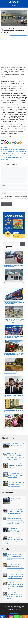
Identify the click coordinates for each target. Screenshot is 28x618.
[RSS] (18, 142)
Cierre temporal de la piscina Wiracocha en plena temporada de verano (16, 484)
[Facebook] (2, 142)
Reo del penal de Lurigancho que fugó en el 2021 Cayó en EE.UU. (15, 530)
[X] (7, 142)
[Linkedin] (15, 142)
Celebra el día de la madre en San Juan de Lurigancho (13, 428)
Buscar (5, 241)
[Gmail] (12, 142)
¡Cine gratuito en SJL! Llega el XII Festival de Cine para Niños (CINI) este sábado (15, 576)
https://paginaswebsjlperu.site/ (14, 609)
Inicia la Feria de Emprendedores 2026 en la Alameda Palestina (13, 266)
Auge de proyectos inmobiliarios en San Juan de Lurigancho (13, 411)
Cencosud (5, 149)
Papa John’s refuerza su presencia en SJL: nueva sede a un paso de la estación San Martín (14, 284)
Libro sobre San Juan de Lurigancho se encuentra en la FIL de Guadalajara (16, 511)
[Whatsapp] (10, 142)
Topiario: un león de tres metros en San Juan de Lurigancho (15, 465)
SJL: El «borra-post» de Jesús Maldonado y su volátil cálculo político (16, 475)
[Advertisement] (14, 52)
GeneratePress (14, 613)
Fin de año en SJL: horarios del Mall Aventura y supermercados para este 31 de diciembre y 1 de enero (14, 302)
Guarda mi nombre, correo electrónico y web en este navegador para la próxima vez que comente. (14, 198)
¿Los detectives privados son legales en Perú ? (13, 396)
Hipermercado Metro (13, 151)
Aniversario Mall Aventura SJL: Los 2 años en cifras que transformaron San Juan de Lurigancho (14, 354)
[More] (20, 142)
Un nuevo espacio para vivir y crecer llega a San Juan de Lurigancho (13, 372)
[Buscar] (22, 244)
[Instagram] (5, 142)
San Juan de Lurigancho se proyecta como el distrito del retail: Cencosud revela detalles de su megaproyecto (14, 321)
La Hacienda (22, 151)
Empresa (5, 147)
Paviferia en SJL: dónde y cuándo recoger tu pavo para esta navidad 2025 (13, 337)
